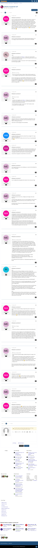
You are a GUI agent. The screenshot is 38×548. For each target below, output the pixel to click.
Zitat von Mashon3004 (17, 239)
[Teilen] (37, 12)
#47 (36, 132)
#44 (36, 67)
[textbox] (24, 437)
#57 (36, 347)
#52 (36, 210)
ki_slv (28, 529)
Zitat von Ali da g (16, 72)
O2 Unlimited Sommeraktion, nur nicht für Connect (19, 480)
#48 (36, 145)
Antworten (26, 445)
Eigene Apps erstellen (18, 457)
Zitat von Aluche (16, 96)
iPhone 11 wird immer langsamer (9, 528)
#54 (36, 266)
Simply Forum (5, 526)
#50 (36, 176)
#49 (36, 163)
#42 (36, 34)
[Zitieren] (36, 31)
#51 (36, 193)
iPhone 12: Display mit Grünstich (22, 524)
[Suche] (32, 1)
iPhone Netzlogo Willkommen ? (9, 524)
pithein (16, 461)
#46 (36, 115)
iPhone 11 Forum (5, 530)
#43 (36, 51)
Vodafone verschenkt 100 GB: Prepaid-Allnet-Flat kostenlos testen (32, 460)
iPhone (23, 56)
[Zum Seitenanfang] (36, 547)
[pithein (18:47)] (5, 476)
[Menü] (37, 1)
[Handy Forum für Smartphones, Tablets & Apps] (3, 1)
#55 (36, 305)
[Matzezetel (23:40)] (4, 476)
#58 (36, 372)
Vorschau (21, 445)
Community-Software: (19, 546)
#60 (36, 402)
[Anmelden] (34, 1)
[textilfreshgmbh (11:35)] (7, 476)
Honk (28, 455)
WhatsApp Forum (30, 526)
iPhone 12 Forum (18, 527)
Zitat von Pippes (16, 326)
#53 (36, 234)
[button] (14, 443)
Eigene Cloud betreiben (19, 467)
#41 (36, 15)
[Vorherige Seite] (1, 12)
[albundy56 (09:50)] (2, 476)
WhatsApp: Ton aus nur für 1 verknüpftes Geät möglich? (19, 464)
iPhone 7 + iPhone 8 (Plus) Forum (32, 530)
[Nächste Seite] (11, 12)
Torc (15, 455)
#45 (36, 91)
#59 (36, 388)
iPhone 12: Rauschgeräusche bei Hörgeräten (24, 528)
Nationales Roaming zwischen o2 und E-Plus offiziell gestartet (19, 484)
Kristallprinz (35, 480)
